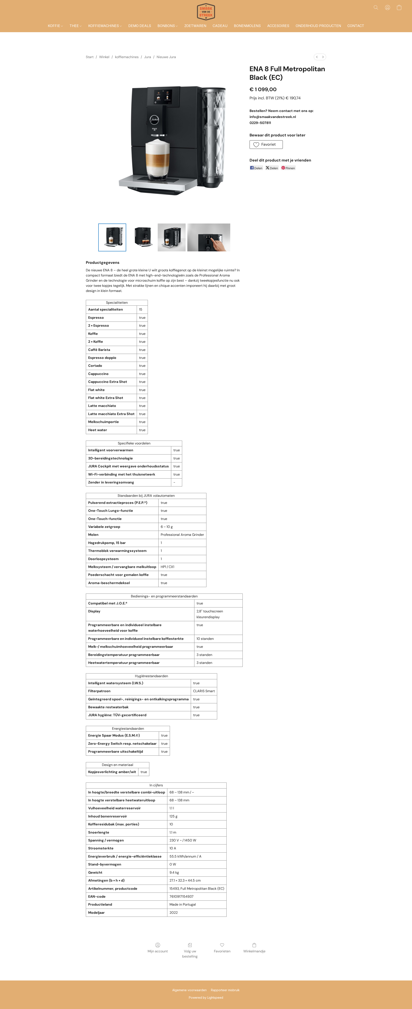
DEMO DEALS (139, 26)
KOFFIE (54, 26)
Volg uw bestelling (190, 954)
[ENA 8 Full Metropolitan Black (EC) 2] (172, 237)
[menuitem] (317, 57)
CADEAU (220, 26)
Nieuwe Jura (166, 57)
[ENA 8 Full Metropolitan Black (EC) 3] (208, 237)
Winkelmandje (254, 951)
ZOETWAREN (195, 26)
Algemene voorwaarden (189, 990)
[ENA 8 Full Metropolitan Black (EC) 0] (112, 237)
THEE (75, 26)
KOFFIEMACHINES (104, 26)
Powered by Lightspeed (206, 997)
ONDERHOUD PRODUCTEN (318, 26)
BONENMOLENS (247, 26)
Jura (147, 57)
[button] (206, 11)
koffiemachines (127, 57)
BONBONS (167, 26)
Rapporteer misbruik (225, 990)
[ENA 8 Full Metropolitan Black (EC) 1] (142, 237)
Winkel (104, 57)
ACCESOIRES (278, 26)
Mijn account (158, 951)
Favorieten (222, 951)
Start (90, 57)
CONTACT (355, 26)
